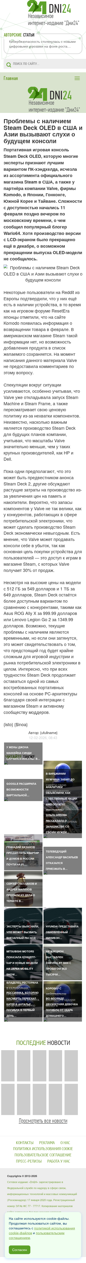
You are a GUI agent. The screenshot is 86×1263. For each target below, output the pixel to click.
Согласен (19, 1250)
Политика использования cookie (43, 1148)
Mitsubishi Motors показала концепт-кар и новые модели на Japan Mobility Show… (22, 963)
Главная (11, 78)
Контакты (24, 1142)
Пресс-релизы (29, 1161)
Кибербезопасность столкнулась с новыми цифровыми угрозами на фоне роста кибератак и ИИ (42, 44)
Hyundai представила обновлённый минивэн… (62, 932)
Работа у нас (58, 1161)
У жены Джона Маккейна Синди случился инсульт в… (23, 752)
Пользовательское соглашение (43, 1155)
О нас (65, 1142)
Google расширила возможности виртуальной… (21, 789)
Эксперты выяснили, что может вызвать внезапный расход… (22, 932)
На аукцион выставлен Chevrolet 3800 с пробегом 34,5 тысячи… (58, 963)
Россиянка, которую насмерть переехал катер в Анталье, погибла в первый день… (22, 1004)
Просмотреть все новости (43, 1120)
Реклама (47, 1142)
